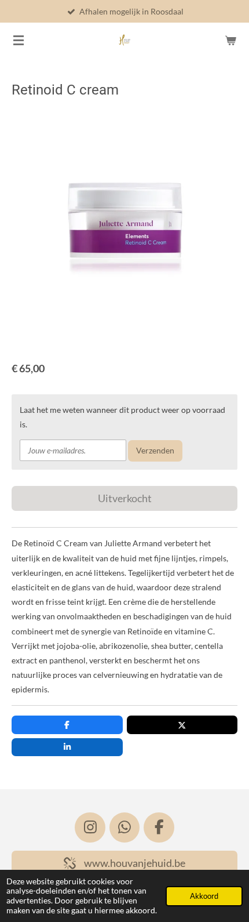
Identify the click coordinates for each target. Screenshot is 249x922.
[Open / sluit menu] (18, 40)
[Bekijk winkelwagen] (230, 40)
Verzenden (155, 450)
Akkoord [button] (204, 896)
